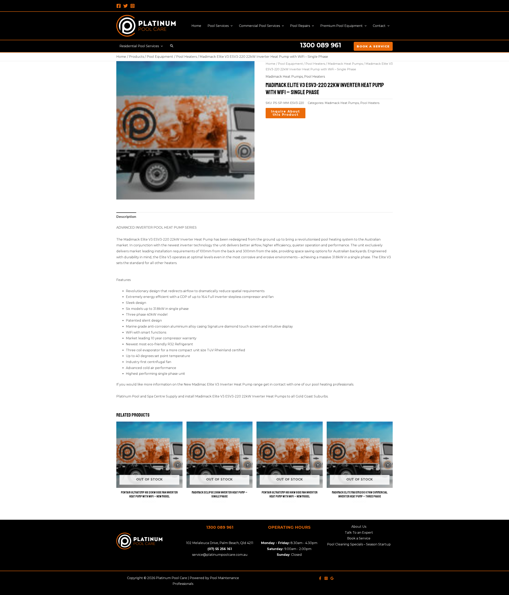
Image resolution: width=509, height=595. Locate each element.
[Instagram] (132, 6)
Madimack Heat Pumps (345, 64)
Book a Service (358, 538)
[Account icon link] (348, 46)
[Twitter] (125, 6)
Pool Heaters (315, 64)
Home (270, 64)
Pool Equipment (290, 64)
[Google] (332, 578)
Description (126, 217)
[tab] (126, 216)
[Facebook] (118, 6)
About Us (358, 526)
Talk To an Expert (359, 532)
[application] (231, 26)
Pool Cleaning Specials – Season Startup (359, 544)
